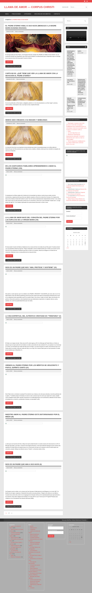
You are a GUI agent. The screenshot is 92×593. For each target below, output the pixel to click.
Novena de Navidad (35, 581)
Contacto (57, 14)
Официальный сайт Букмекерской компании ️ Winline (82, 101)
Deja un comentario (19, 31)
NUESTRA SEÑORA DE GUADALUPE (75, 200)
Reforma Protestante (16, 557)
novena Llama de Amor (35, 579)
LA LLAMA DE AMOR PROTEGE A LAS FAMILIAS (75, 186)
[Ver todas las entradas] (85, 47)
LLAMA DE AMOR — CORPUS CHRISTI (29, 7)
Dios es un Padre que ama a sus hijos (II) (23, 464)
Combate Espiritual (15, 532)
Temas (68, 46)
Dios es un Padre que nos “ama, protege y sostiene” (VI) (31, 267)
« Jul (67, 247)
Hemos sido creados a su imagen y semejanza (26, 120)
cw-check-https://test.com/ (71, 81)
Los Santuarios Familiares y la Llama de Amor (15, 552)
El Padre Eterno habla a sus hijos (13, 66)
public (12, 555)
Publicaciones (16, 14)
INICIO (7, 14)
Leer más (9, 61)
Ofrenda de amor (34, 583)
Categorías (27, 14)
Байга (79, 51)
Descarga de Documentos (42, 14)
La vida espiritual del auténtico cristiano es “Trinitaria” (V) (33, 316)
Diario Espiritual (14, 537)
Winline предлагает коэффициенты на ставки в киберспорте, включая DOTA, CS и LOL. (75, 142)
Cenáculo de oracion (35, 565)
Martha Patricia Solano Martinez (75, 198)
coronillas (32, 566)
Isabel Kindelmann (15, 545)
